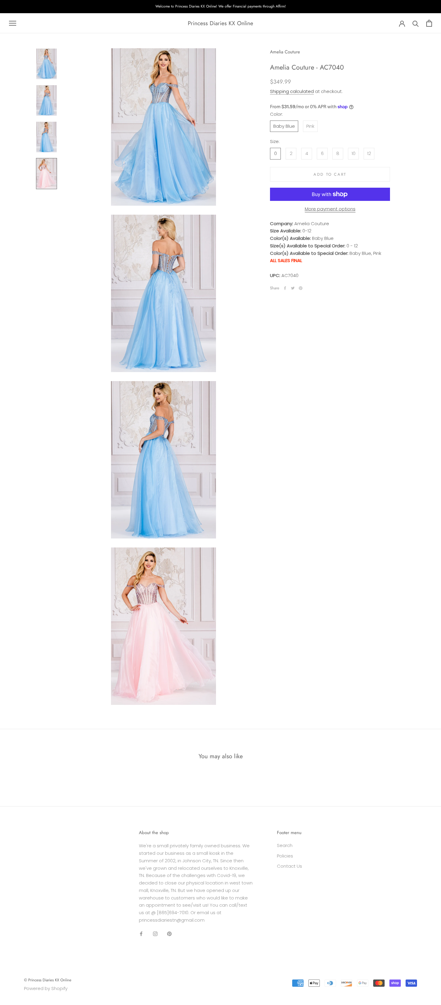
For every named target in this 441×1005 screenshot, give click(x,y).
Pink (310, 126)
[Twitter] (293, 288)
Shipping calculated (292, 91)
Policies (285, 856)
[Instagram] (155, 934)
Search (284, 845)
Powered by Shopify (46, 988)
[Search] (415, 23)
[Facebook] (285, 288)
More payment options (330, 209)
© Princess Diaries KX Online (47, 980)
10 (354, 153)
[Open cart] (429, 23)
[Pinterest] (300, 288)
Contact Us (289, 866)
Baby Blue (284, 126)
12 (369, 153)
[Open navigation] (12, 23)
